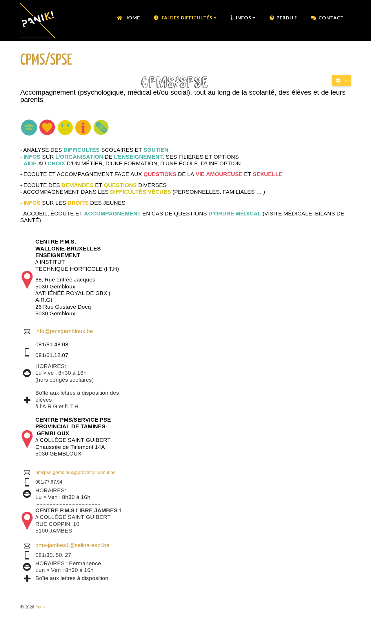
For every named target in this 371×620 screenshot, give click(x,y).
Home (132, 17)
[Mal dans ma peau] (65, 126)
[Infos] (83, 126)
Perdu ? (287, 17)
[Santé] (101, 126)
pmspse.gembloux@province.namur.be (75, 472)
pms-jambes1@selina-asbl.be (72, 545)
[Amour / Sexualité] (47, 126)
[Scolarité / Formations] (29, 126)
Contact (331, 17)
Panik (40, 607)
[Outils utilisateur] (341, 80)
